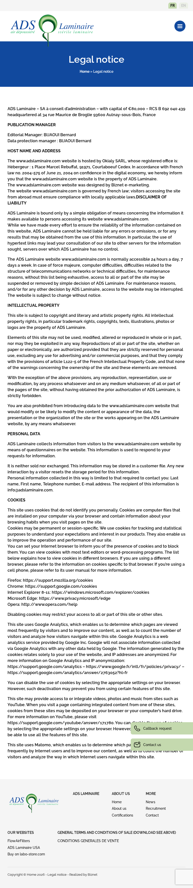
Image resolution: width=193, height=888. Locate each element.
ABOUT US (121, 794)
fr (172, 6)
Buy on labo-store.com (26, 854)
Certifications (122, 815)
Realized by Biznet (83, 874)
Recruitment (156, 808)
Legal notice (57, 874)
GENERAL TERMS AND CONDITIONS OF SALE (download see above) (117, 833)
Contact (152, 815)
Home (84, 71)
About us (119, 808)
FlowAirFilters (19, 841)
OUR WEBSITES (21, 833)
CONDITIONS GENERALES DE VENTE (88, 841)
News (150, 802)
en (183, 6)
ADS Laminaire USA (24, 848)
